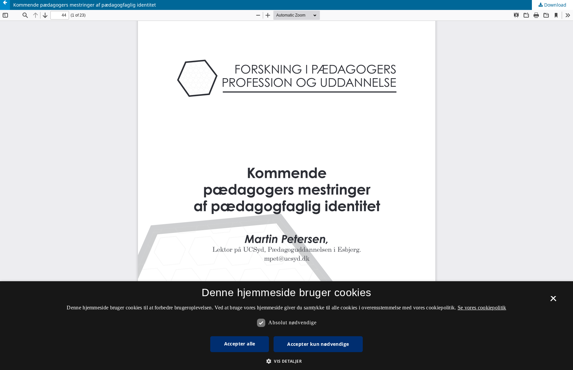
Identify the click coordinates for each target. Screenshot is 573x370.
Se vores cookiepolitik (482, 307)
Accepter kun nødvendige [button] (318, 344)
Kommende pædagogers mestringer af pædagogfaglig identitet (84, 5)
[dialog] (286, 325)
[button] (286, 361)
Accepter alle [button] (239, 344)
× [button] (553, 300)
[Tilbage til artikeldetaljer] (5, 5)
